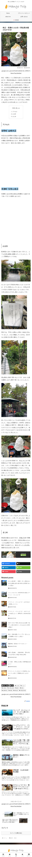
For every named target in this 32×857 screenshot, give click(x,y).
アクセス (14, 111)
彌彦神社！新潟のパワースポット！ (17, 643)
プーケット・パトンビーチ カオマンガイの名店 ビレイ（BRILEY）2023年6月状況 (19, 613)
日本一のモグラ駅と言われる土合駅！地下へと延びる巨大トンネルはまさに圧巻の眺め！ (19, 625)
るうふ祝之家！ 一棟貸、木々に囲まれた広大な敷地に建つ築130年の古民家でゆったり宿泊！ (19, 583)
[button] (28, 467)
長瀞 (11, 690)
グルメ (23, 685)
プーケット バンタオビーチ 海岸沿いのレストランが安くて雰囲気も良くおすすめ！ (19, 673)
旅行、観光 (5, 685)
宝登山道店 (11, 688)
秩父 (23, 688)
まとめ (14, 116)
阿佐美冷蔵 (23, 690)
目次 (13, 108)
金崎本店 (5, 690)
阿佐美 (16, 690)
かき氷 (14, 114)
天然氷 (4, 688)
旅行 (18, 688)
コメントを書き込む (16, 833)
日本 (12, 685)
